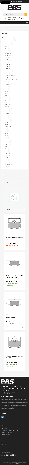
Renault (6, 144)
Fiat (5, 93)
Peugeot (7, 139)
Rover (6, 146)
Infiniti (6, 102)
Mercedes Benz (8, 126)
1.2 (6, 235)
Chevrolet (7, 53)
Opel (6, 137)
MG (5, 128)
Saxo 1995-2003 (9, 75)
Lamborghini (7, 108)
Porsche (6, 142)
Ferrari (6, 91)
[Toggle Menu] (27, 23)
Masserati (7, 120)
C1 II (7, 59)
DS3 (7, 73)
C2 (6, 62)
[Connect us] (2, 417)
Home (2, 29)
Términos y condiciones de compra (10, 430)
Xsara (7, 77)
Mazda (6, 122)
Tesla (6, 159)
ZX (6, 81)
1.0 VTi (7, 274)
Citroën (15, 29)
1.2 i (6, 354)
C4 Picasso (8, 70)
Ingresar (13, 1)
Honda (6, 97)
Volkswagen (7, 164)
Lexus (6, 115)
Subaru (6, 155)
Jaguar (6, 104)
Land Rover (7, 113)
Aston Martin (7, 44)
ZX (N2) (7, 84)
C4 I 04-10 (8, 68)
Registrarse (19, 1)
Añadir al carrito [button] (22, 247)
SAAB (6, 148)
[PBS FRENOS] (14, 9)
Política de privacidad (7, 432)
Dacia (6, 88)
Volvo (6, 166)
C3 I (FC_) (8, 64)
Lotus (6, 117)
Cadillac (6, 51)
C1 (6, 57)
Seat (6, 151)
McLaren (6, 124)
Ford (6, 95)
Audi (6, 46)
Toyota (6, 162)
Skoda (6, 153)
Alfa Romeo (7, 42)
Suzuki (6, 157)
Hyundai (6, 100)
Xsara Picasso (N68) (10, 79)
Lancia (6, 111)
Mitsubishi (7, 133)
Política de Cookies (6, 434)
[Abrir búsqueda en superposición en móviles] (14, 14)
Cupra (6, 86)
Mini (5, 131)
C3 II (7, 66)
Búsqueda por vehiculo (8, 29)
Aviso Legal (4, 428)
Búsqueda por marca (7, 37)
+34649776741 (10, 19)
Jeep (6, 106)
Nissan (6, 135)
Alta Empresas (4, 444)
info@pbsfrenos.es (8, 396)
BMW (6, 48)
